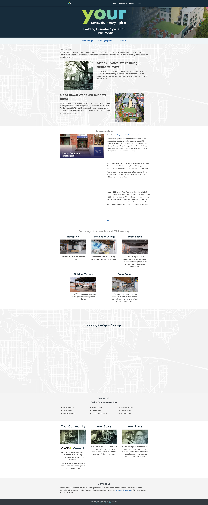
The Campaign (87, 41)
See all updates (104, 221)
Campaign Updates (105, 41)
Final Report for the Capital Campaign (127, 135)
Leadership (123, 3)
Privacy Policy (108, 503)
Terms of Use (99, 503)
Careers (114, 3)
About (131, 3)
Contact (139, 3)
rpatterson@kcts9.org (123, 490)
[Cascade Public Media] (69, 3)
